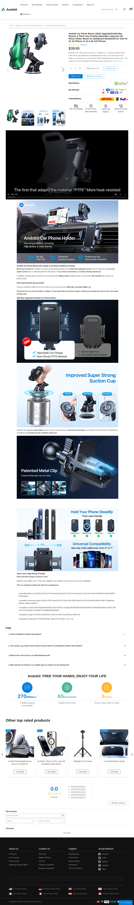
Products (23, 5)
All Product (13, 854)
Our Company (14, 858)
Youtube (105, 862)
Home (11, 25)
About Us (90, 5)
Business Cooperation (46, 868)
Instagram (105, 865)
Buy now (76, 76)
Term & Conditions (75, 868)
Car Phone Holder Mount (34, 25)
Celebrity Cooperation (46, 865)
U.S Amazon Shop (19, 889)
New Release (37, 5)
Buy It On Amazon (95, 76)
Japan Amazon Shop (110, 889)
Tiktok (104, 869)
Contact (65, 5)
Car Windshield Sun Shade (82, 761)
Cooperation (77, 5)
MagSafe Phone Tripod (51, 761)
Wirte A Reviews (119, 803)
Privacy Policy (73, 858)
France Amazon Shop (50, 894)
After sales (42, 854)
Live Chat (127, 903)
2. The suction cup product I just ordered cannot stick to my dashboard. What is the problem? (45, 646)
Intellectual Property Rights (18, 865)
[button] (63, 69)
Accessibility (73, 865)
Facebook (105, 854)
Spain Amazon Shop (80, 894)
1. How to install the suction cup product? (24, 634)
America (26, 14)
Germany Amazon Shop (51, 889)
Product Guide (51, 5)
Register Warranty (45, 858)
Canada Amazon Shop (111, 894)
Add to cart (111, 68)
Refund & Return (74, 861)
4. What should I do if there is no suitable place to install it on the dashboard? (38, 665)
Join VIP (41, 861)
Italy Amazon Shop (19, 894)
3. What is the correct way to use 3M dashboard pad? (29, 655)
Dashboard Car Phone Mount (55, 25)
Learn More (116, 61)
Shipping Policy (74, 854)
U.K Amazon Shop (79, 889)
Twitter (104, 858)
